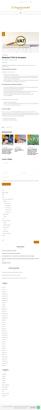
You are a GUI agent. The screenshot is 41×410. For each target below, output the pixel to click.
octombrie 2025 (4, 298)
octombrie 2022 (5, 361)
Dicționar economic (6, 227)
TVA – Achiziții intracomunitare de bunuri (19, 150)
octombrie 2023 (5, 335)
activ (7, 74)
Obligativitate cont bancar (6, 262)
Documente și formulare (6, 220)
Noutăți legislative (5, 387)
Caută (3, 240)
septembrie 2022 (5, 363)
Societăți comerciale (5, 393)
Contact (3, 235)
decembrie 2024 (5, 313)
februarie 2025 (4, 309)
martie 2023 (4, 350)
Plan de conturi (5, 231)
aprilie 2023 (4, 348)
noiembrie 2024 (4, 315)
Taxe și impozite (7, 203)
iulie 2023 (3, 341)
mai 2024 (3, 326)
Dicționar (5, 229)
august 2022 (4, 365)
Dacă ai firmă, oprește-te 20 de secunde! (9, 250)
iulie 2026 (3, 287)
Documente (4, 378)
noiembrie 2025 (4, 296)
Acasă (3, 190)
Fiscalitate (5, 147)
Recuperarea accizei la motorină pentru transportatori (11, 253)
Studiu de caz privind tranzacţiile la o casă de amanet (17, 278)
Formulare (3, 382)
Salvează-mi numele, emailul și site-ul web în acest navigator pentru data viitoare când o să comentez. (21, 180)
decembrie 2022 (5, 356)
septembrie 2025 (5, 300)
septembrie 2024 (5, 317)
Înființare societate (5, 192)
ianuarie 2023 (4, 354)
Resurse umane (5, 214)
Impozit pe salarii (8, 209)
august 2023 (4, 339)
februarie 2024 (4, 330)
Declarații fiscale (8, 205)
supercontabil (4, 272)
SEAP (3, 194)
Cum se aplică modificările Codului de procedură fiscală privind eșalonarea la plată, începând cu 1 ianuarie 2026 (20, 259)
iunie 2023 (3, 343)
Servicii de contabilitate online (8, 199)
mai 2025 (3, 304)
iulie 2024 (3, 322)
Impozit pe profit (8, 207)
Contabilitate (4, 374)
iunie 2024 (3, 324)
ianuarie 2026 (4, 291)
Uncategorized (4, 395)
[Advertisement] (20, 22)
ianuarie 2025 (4, 311)
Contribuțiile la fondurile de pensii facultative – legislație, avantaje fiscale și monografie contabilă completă (7, 151)
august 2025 (4, 302)
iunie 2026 (4, 289)
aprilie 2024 (4, 328)
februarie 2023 (4, 352)
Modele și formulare (6, 233)
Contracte (4, 222)
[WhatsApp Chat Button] (38, 407)
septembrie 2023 (5, 337)
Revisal (5, 216)
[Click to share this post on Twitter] (7, 127)
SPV (3, 218)
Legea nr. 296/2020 (6, 111)
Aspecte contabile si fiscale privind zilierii (15, 272)
